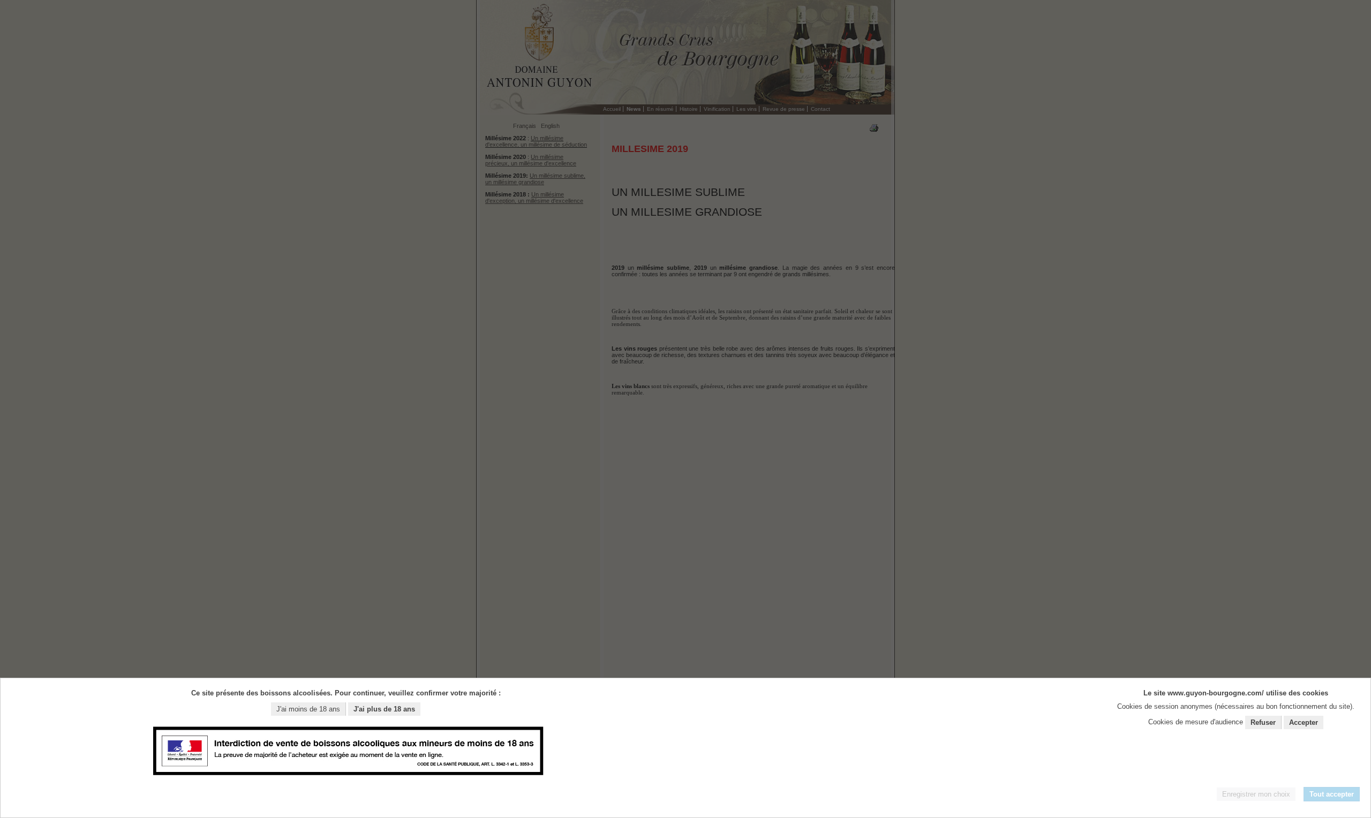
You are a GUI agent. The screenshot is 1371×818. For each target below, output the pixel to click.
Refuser (1263, 722)
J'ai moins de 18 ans (308, 709)
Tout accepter (1331, 794)
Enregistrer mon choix (1256, 794)
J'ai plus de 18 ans (384, 709)
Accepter (1303, 722)
